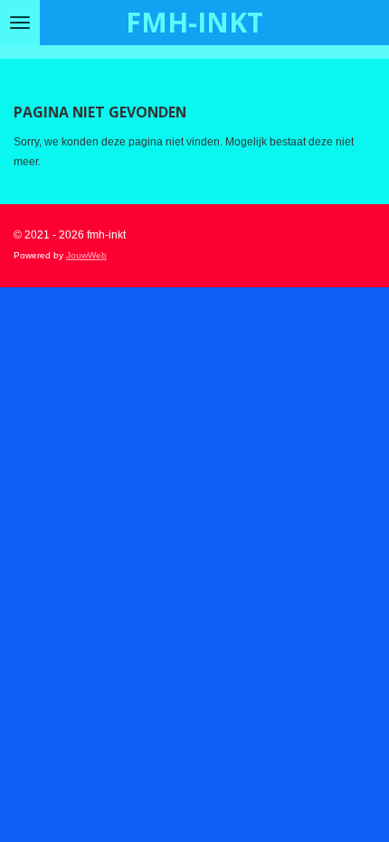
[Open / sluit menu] (20, 22)
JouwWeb (86, 255)
